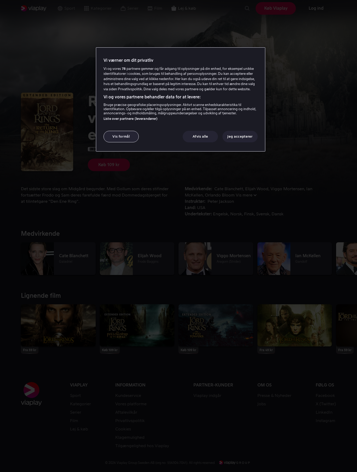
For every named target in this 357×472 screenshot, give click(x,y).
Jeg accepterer (239, 136)
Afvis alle (200, 136)
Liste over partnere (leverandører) (130, 118)
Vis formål (121, 136)
